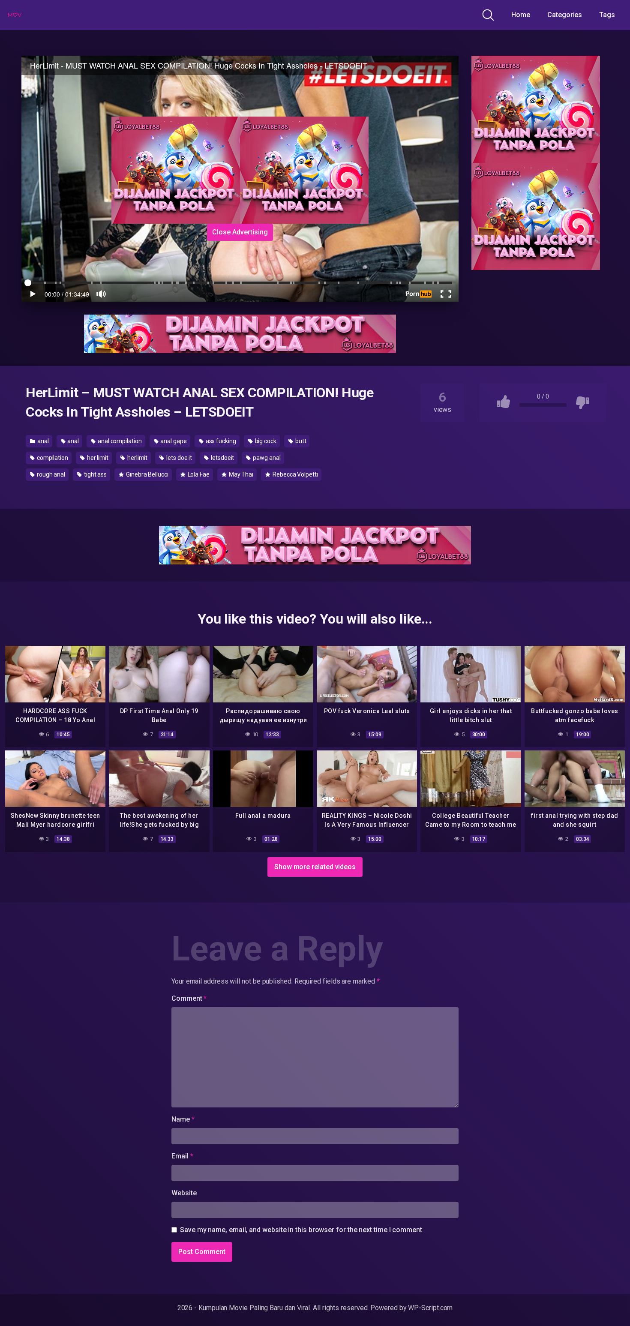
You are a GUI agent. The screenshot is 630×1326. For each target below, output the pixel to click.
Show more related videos (315, 867)
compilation (52, 457)
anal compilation (119, 441)
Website (183, 1193)
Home (520, 15)
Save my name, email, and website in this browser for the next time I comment (301, 1230)
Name (183, 1119)
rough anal (50, 474)
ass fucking (220, 441)
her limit (97, 457)
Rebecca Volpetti (294, 474)
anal (42, 441)
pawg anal (266, 457)
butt (300, 441)
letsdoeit (222, 457)
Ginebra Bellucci (146, 474)
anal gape (173, 441)
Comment (189, 998)
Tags (607, 15)
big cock (265, 441)
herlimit (136, 457)
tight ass (95, 474)
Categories (564, 15)
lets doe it (178, 457)
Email (182, 1156)
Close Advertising (240, 232)
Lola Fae (198, 474)
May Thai (240, 474)
